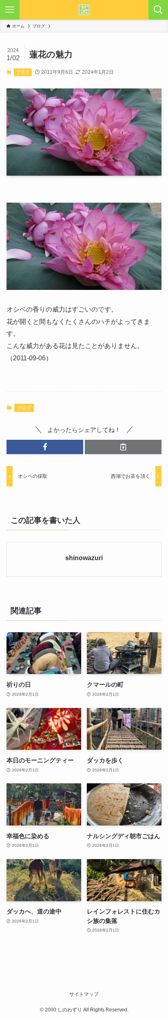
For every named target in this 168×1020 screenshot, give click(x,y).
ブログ (22, 72)
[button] (45, 447)
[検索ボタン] (158, 10)
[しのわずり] (84, 10)
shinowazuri (84, 557)
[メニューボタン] (10, 10)
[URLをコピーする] (123, 447)
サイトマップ (84, 994)
